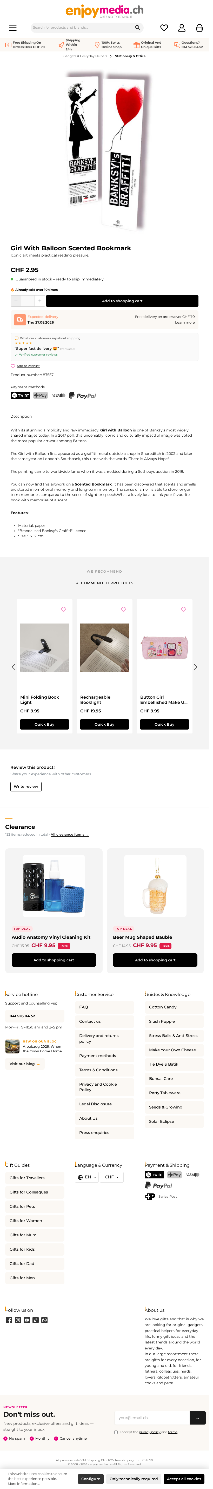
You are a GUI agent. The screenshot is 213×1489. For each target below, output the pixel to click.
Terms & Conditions (98, 1070)
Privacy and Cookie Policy (98, 1087)
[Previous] (13, 666)
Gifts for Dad (22, 1263)
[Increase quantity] (40, 301)
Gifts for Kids (22, 1249)
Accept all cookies (184, 1479)
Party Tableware (165, 1093)
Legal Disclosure (95, 1104)
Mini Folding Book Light (39, 700)
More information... (24, 1484)
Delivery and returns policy (99, 1038)
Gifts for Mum (23, 1235)
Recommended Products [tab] (105, 583)
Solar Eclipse (161, 1121)
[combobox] (81, 28)
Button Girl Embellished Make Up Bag (163, 700)
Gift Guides (17, 1165)
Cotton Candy (162, 1007)
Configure (90, 1479)
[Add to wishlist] (63, 610)
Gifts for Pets (22, 1206)
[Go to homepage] (104, 11)
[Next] (195, 666)
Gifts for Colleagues (29, 1192)
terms (172, 1432)
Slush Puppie (162, 1021)
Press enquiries (94, 1132)
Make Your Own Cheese (172, 1050)
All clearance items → (70, 834)
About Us (88, 1118)
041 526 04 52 (22, 1016)
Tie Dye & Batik (163, 1064)
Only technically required (134, 1479)
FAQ (83, 1007)
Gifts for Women (26, 1220)
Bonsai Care (161, 1078)
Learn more (185, 322)
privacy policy (150, 1432)
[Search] (138, 28)
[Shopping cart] (198, 27)
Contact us (90, 1021)
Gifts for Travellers (27, 1178)
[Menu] (12, 27)
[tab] (21, 416)
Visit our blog (22, 1064)
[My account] (181, 27)
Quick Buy (44, 724)
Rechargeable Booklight (95, 700)
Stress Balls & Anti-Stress (173, 1035)
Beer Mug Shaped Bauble (142, 937)
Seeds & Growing (165, 1107)
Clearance (20, 826)
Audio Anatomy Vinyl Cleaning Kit (51, 937)
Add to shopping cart (122, 301)
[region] (104, 153)
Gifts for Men (22, 1278)
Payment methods (97, 1055)
